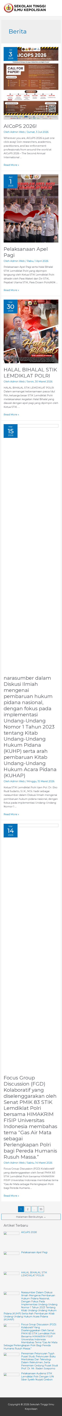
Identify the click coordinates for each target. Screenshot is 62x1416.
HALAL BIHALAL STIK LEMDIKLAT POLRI (30, 373)
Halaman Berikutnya (31, 1216)
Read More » (11, 164)
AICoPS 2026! (20, 126)
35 (41, 1209)
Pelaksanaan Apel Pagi (26, 252)
